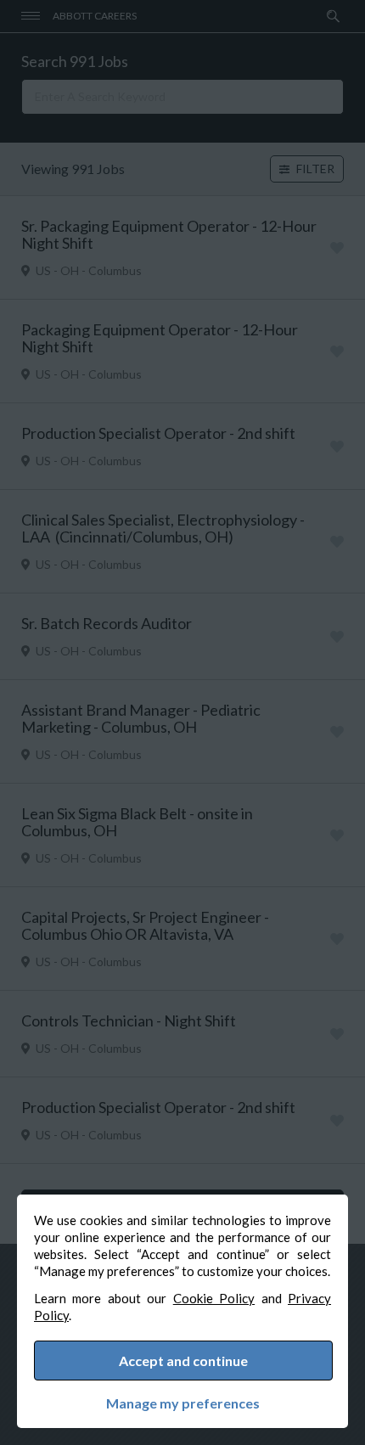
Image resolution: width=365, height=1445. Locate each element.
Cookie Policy (214, 1298)
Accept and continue (183, 1360)
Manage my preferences (183, 1403)
